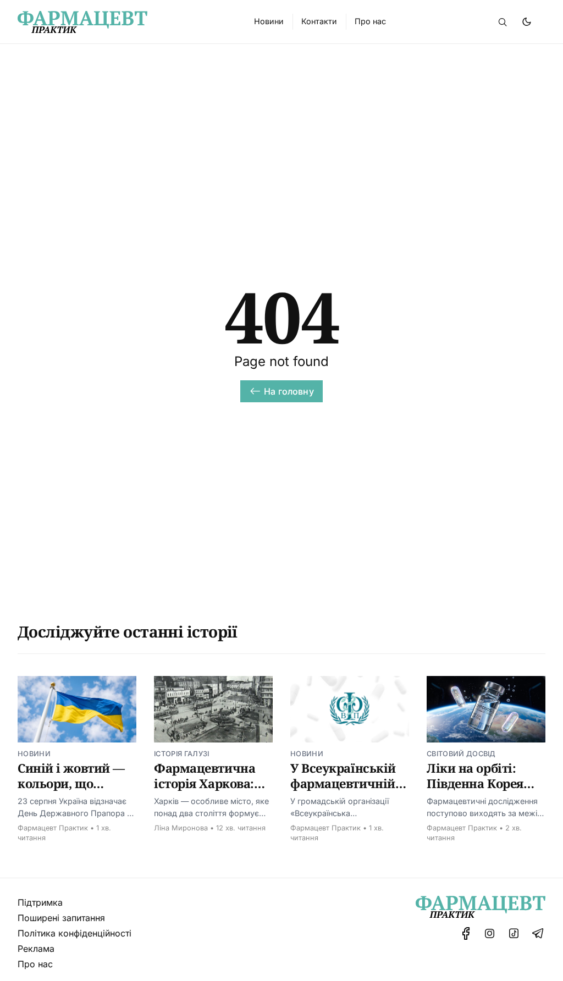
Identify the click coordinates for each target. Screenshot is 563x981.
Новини (34, 754)
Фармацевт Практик (53, 828)
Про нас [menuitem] (370, 21)
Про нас (35, 963)
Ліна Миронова (181, 828)
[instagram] (490, 933)
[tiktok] (513, 933)
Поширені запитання (61, 917)
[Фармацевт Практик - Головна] (123, 22)
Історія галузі (181, 754)
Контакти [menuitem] (319, 21)
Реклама (36, 948)
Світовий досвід (461, 754)
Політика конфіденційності (74, 933)
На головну (289, 391)
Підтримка (40, 902)
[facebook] (466, 933)
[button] (502, 22)
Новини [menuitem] (269, 21)
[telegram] (537, 933)
